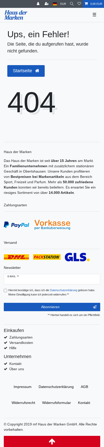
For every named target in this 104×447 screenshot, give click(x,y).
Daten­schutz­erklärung (56, 387)
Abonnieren (50, 307)
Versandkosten (21, 343)
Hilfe (12, 348)
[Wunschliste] (79, 4)
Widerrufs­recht (23, 403)
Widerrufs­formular (56, 403)
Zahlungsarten (21, 337)
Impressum (23, 387)
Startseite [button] (23, 70)
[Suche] (72, 4)
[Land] (55, 4)
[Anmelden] (38, 4)
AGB (84, 387)
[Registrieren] (47, 4)
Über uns (16, 369)
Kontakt (15, 364)
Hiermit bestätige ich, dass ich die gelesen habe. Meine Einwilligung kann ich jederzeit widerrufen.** (51, 292)
